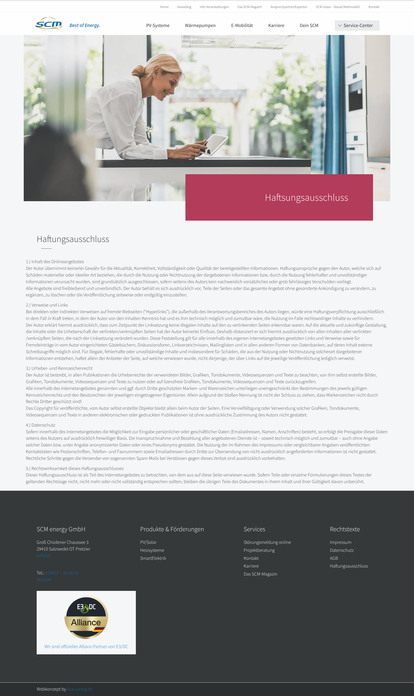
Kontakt (374, 7)
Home (164, 7)
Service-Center (358, 25)
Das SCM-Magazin (249, 7)
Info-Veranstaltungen (214, 7)
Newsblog (184, 7)
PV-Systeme (157, 25)
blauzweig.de (79, 689)
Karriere (276, 25)
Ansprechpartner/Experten (289, 7)
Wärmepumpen (200, 25)
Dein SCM (309, 25)
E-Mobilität (242, 25)
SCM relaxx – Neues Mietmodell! (338, 7)
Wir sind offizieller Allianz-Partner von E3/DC (86, 647)
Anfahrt (44, 556)
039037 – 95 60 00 (62, 573)
